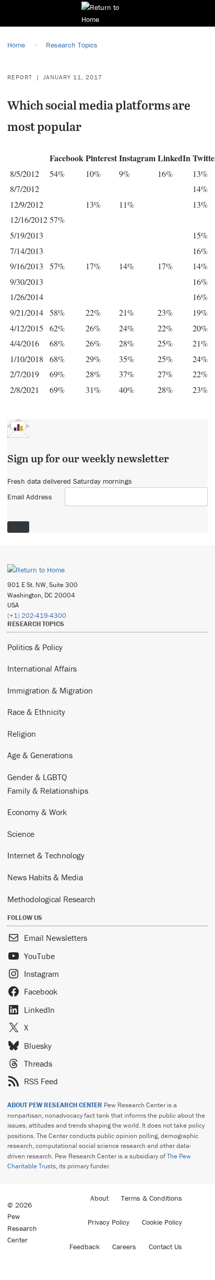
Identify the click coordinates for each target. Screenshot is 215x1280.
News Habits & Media (45, 877)
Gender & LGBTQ (37, 777)
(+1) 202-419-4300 (36, 615)
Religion (21, 733)
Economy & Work (37, 812)
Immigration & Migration (50, 690)
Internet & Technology (46, 855)
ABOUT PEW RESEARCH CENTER (54, 1104)
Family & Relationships (47, 790)
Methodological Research (51, 899)
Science (20, 834)
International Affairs (42, 668)
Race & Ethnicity (36, 712)
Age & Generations (40, 755)
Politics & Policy (35, 647)
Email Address (29, 496)
